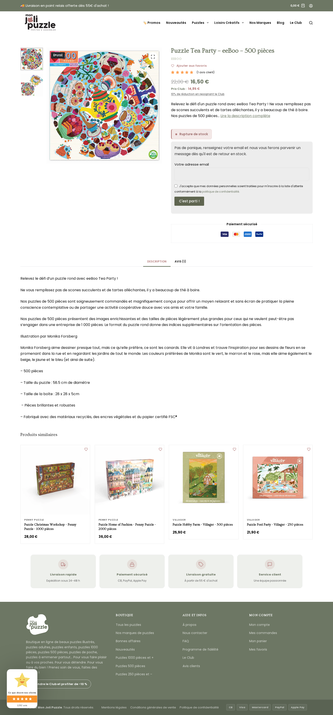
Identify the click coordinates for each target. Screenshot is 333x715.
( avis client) (206, 72)
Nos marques (260, 22)
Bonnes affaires (128, 641)
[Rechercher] (311, 22)
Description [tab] (156, 261)
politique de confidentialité (220, 191)
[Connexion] (311, 5)
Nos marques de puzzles (135, 633)
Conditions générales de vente (153, 707)
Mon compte (259, 624)
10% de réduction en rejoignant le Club (197, 94)
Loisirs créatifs (226, 22)
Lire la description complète (245, 115)
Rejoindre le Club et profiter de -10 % (58, 684)
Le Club (296, 22)
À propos (189, 624)
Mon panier (258, 641)
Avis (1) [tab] (180, 261)
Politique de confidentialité (199, 707)
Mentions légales (114, 707)
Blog (280, 22)
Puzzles (198, 22)
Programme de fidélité (200, 649)
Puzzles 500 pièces (130, 666)
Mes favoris (258, 649)
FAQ (186, 641)
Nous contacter (195, 633)
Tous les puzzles (128, 624)
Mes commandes (263, 633)
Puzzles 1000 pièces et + (135, 657)
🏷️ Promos (151, 22)
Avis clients (191, 666)
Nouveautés (176, 22)
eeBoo (176, 58)
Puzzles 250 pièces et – (134, 674)
